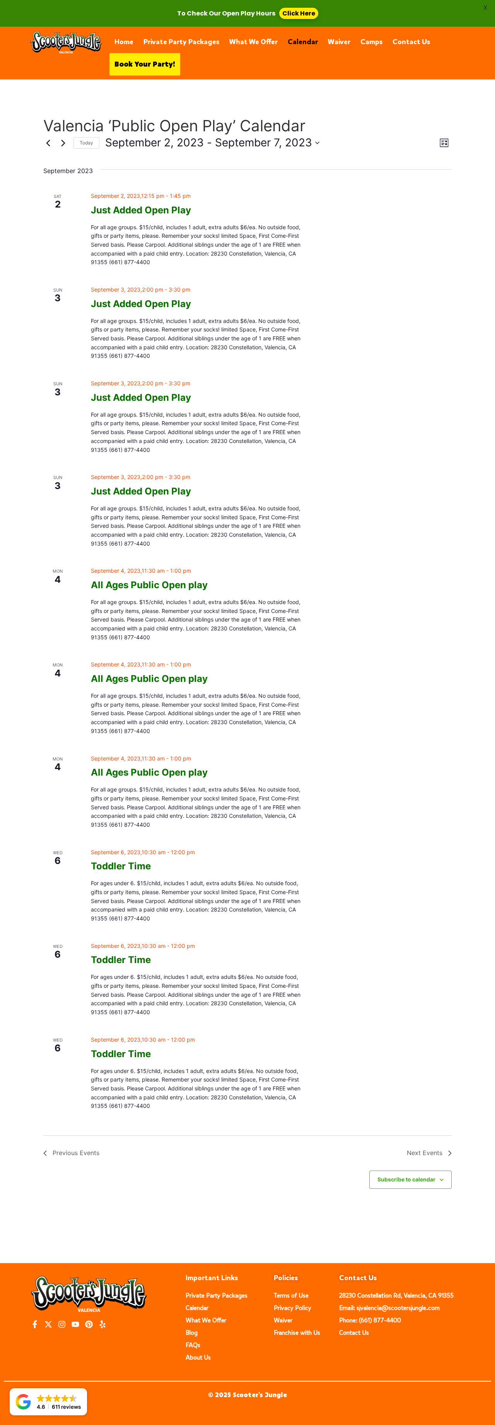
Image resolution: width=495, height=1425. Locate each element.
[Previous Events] (48, 143)
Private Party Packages (181, 41)
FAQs (193, 1345)
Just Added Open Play (141, 210)
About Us (198, 1357)
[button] (48, 1401)
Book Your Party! (144, 64)
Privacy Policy (292, 1308)
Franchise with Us (297, 1333)
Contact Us (411, 41)
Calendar (303, 41)
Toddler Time (121, 866)
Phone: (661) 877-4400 (370, 1320)
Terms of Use (291, 1295)
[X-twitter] (48, 1324)
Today (86, 143)
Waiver (339, 41)
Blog (192, 1333)
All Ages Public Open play (149, 585)
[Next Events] (63, 143)
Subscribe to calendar (406, 1179)
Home (123, 41)
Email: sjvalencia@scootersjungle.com (389, 1308)
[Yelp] (102, 1324)
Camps (371, 41)
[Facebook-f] (35, 1324)
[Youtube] (75, 1324)
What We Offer (253, 41)
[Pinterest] (89, 1324)
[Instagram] (62, 1324)
